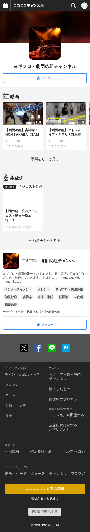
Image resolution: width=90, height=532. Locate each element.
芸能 (21, 312)
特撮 (8, 415)
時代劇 (78, 297)
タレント (44, 289)
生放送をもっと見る (45, 240)
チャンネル (58, 473)
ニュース (38, 473)
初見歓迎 (11, 297)
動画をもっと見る (45, 159)
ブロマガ (12, 384)
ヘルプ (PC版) (74, 451)
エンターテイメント (18, 289)
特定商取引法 (41, 451)
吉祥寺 (27, 297)
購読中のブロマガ (63, 399)
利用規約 (12, 451)
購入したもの (59, 389)
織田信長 (11, 304)
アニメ (10, 395)
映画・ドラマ (15, 405)
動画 (8, 473)
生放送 (21, 473)
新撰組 (63, 297)
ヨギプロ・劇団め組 (69, 289)
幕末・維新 (45, 297)
